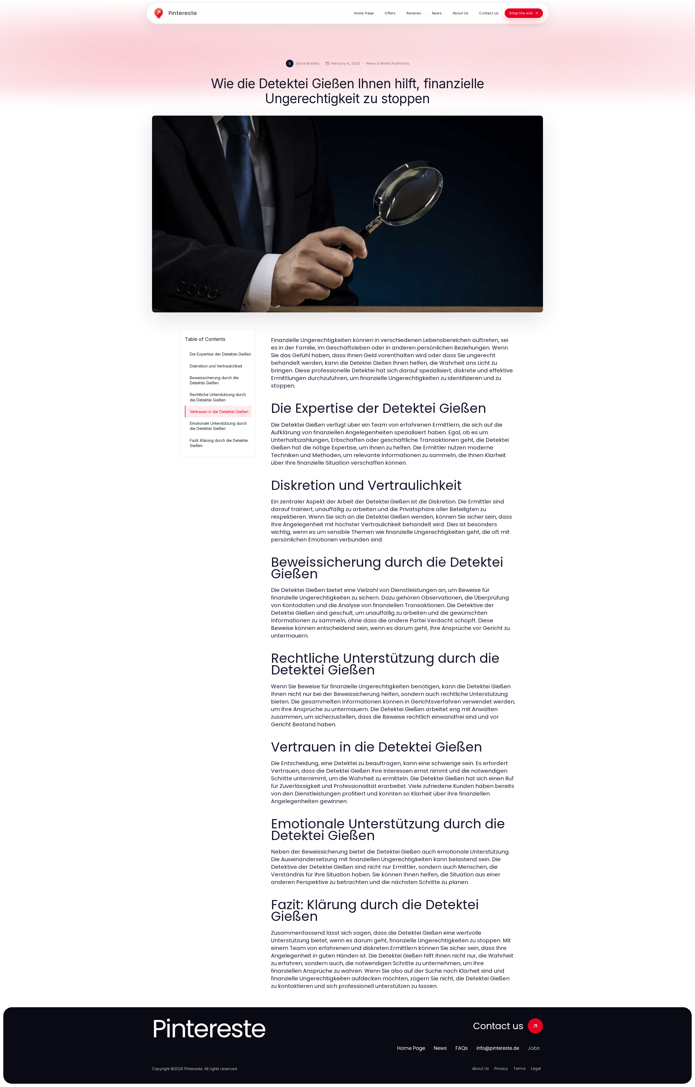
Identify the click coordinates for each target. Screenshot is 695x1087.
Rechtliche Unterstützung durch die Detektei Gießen (218, 397)
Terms (519, 1068)
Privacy (501, 1068)
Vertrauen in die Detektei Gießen (219, 411)
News (440, 1048)
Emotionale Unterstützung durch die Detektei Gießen (218, 426)
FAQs (462, 1048)
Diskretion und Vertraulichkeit (216, 366)
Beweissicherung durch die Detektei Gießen (214, 380)
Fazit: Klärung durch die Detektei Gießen (219, 443)
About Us (480, 1068)
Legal (536, 1068)
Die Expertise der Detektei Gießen (220, 354)
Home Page (411, 1048)
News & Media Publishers (387, 63)
